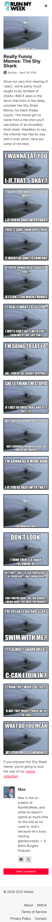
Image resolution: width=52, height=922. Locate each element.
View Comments (26, 871)
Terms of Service (34, 912)
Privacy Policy (20, 918)
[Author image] (5, 72)
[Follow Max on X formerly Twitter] (28, 859)
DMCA (42, 905)
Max (14, 72)
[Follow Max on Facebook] (21, 859)
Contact (41, 918)
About (28, 905)
